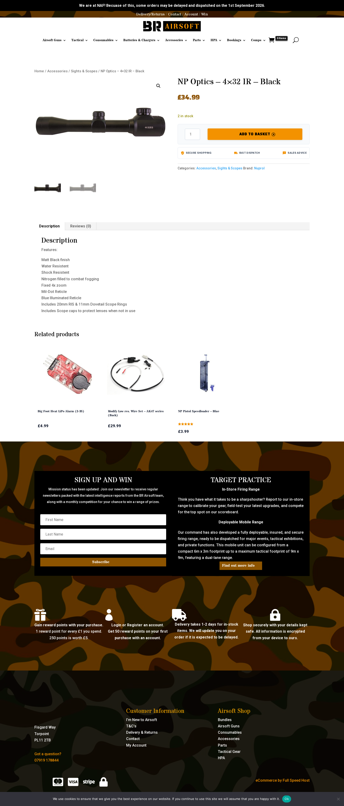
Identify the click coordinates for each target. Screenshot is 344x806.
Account (191, 14)
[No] (338, 799)
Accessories (174, 40)
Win (204, 14)
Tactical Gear (229, 751)
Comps (256, 40)
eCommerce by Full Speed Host (283, 780)
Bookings (234, 40)
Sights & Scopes (84, 71)
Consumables (103, 40)
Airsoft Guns (52, 40)
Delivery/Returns (150, 14)
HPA (214, 40)
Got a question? (47, 754)
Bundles (225, 720)
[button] (158, 86)
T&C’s (131, 726)
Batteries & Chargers (139, 40)
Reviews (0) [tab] (80, 226)
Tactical (77, 40)
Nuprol (259, 168)
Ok (287, 799)
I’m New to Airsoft (141, 720)
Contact (174, 14)
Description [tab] (49, 226)
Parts (197, 40)
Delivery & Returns (142, 732)
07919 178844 (46, 760)
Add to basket (254, 134)
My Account (136, 745)
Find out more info (238, 565)
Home (39, 71)
